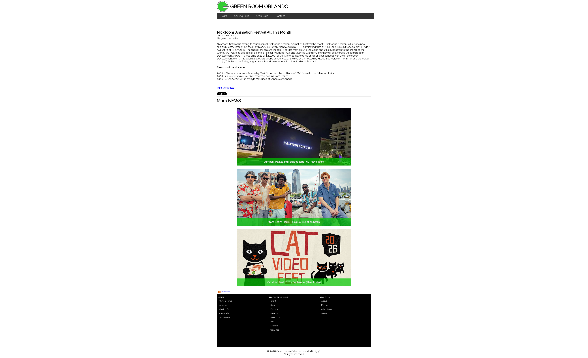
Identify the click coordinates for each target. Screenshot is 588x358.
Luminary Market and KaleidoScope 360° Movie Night (294, 161)
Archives (223, 305)
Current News (225, 301)
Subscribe (225, 292)
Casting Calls (241, 16)
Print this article (225, 87)
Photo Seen (224, 317)
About (324, 301)
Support (274, 326)
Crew (272, 305)
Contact (280, 16)
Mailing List (326, 305)
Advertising (326, 309)
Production (275, 317)
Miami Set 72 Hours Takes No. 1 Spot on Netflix (294, 222)
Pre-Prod (274, 313)
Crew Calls (262, 16)
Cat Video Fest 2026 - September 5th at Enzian (294, 282)
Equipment (275, 309)
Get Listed (274, 330)
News (224, 16)
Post (272, 321)
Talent (273, 301)
